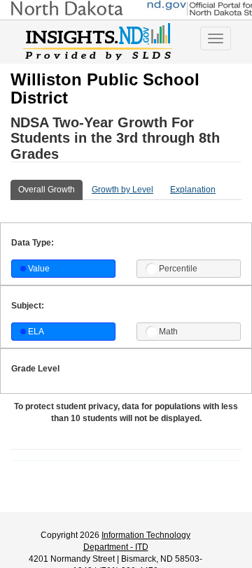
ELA (36, 331)
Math (168, 331)
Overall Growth (46, 189)
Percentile (178, 269)
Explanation (193, 189)
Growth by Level (122, 189)
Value (39, 269)
